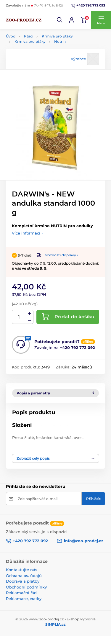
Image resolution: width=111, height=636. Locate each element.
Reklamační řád (21, 592)
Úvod (10, 36)
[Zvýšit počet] (29, 313)
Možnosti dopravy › (61, 255)
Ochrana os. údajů (24, 575)
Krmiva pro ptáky (30, 41)
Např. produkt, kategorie (43, 37)
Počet (19, 317)
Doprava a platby (22, 581)
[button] (60, 20)
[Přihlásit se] (72, 20)
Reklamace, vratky (23, 598)
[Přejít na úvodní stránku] (23, 20)
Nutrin (60, 41)
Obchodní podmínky (26, 587)
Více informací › (27, 233)
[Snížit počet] (29, 320)
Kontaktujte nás (21, 569)
